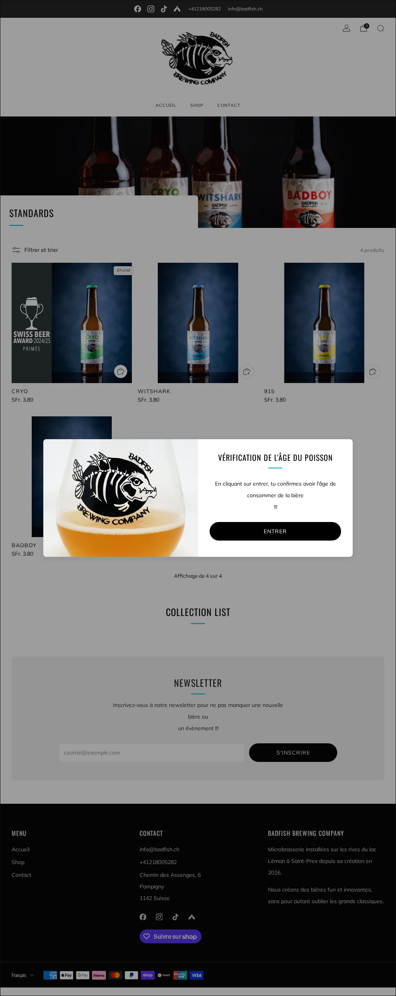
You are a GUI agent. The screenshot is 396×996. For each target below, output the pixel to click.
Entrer (275, 531)
